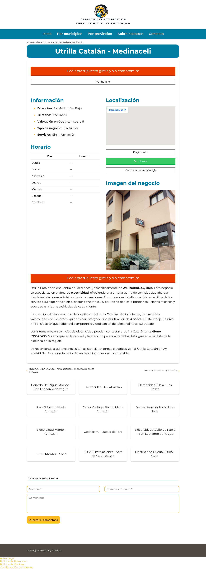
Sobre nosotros (130, 34)
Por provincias (100, 34)
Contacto (156, 34)
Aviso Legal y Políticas (49, 550)
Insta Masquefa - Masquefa (160, 370)
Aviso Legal (7, 558)
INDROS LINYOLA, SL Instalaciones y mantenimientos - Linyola (62, 370)
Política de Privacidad (13, 561)
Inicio (47, 34)
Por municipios (69, 34)
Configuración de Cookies (16, 567)
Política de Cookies (12, 564)
